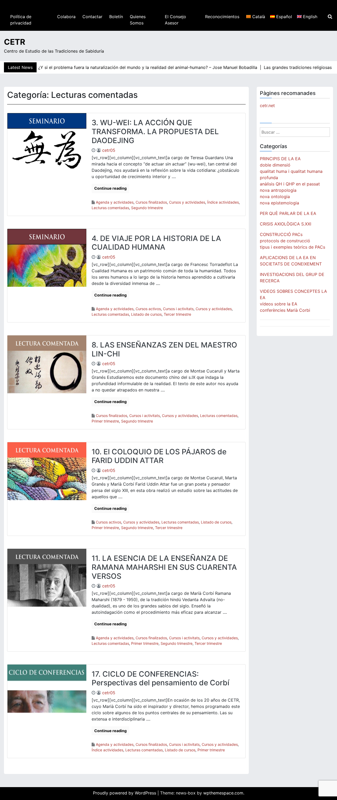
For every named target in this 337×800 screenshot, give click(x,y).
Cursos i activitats (178, 308)
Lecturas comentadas (110, 207)
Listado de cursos (146, 314)
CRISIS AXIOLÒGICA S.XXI (285, 224)
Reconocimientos (222, 16)
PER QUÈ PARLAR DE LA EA (288, 213)
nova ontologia (275, 196)
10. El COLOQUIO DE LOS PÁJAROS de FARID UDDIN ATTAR (159, 456)
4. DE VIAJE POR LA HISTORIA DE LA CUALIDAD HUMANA (156, 243)
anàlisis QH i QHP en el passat (290, 184)
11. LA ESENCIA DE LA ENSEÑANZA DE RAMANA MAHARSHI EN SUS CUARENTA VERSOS (164, 567)
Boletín (116, 16)
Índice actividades (223, 202)
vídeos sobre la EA (278, 303)
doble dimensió (275, 165)
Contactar (92, 16)
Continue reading (110, 188)
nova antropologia (278, 190)
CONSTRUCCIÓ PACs (281, 234)
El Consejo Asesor (175, 20)
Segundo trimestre (147, 207)
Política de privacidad (20, 20)
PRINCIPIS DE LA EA (280, 158)
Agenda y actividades (114, 202)
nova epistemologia (279, 202)
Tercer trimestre (177, 314)
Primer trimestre (105, 421)
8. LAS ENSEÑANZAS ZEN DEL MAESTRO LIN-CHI (164, 349)
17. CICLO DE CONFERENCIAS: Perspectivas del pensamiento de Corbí (160, 678)
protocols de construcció (285, 240)
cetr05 (108, 150)
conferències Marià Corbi (285, 310)
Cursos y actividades (187, 202)
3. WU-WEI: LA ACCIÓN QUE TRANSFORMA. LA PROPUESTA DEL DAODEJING (155, 131)
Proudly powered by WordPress (125, 793)
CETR (14, 42)
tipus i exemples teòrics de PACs (292, 247)
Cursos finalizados (151, 202)
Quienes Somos (138, 20)
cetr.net (267, 105)
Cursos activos (148, 308)
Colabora (66, 16)
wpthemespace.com (223, 793)
